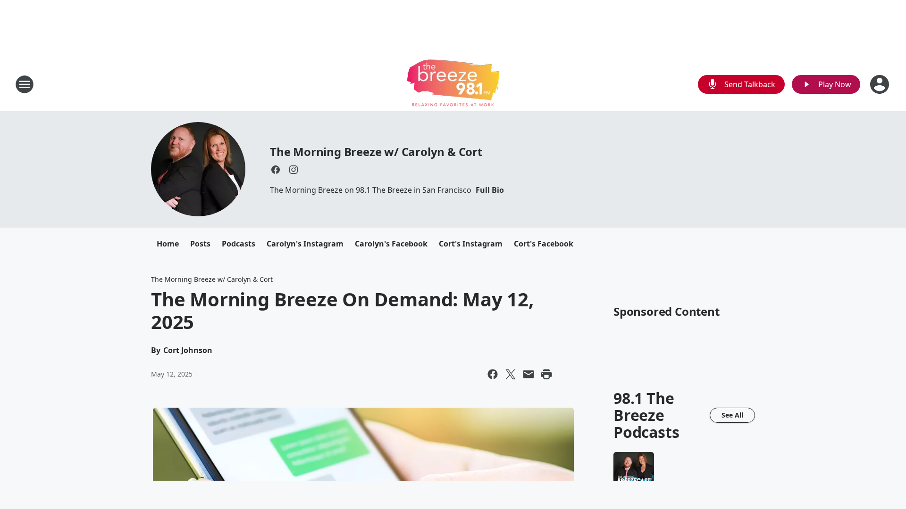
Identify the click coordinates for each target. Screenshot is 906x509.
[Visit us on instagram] (293, 169)
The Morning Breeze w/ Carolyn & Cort (376, 151)
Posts (200, 243)
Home (168, 243)
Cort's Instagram (471, 243)
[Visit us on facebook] (275, 169)
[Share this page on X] (510, 374)
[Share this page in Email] (528, 374)
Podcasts (238, 243)
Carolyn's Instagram (305, 243)
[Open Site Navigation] (24, 84)
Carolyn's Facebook (391, 243)
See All (732, 414)
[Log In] (880, 84)
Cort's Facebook (543, 243)
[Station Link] (453, 84)
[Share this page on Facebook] (492, 374)
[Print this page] (546, 374)
